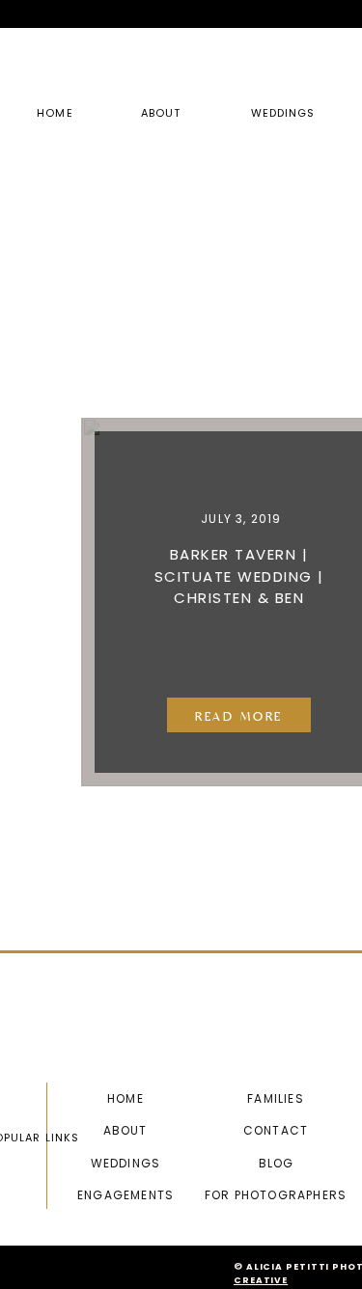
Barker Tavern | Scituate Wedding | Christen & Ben (239, 576)
